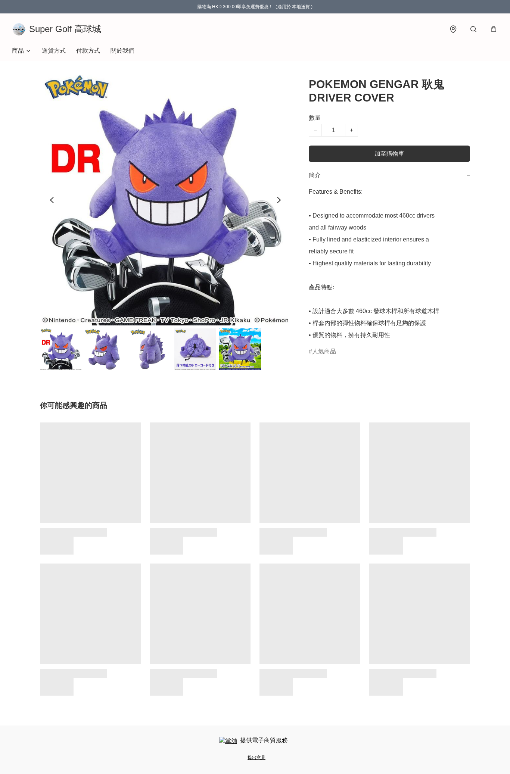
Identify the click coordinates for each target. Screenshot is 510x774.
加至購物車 (389, 153)
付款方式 (88, 50)
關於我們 (122, 50)
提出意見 (256, 757)
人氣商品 (324, 351)
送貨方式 (54, 50)
